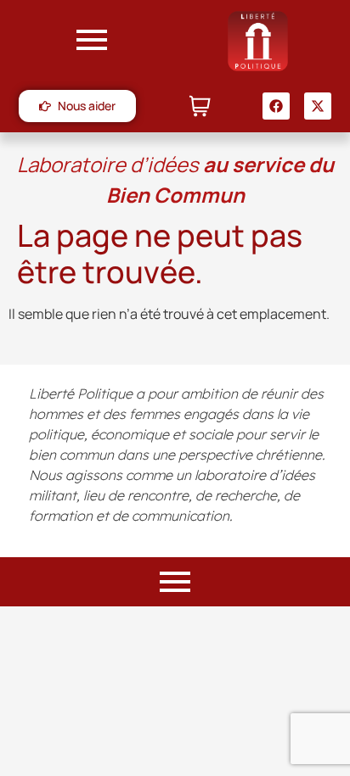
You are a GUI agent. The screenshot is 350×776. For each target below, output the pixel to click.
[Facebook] (276, 106)
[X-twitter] (317, 106)
